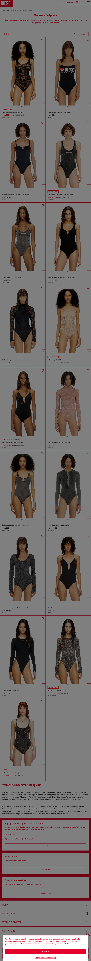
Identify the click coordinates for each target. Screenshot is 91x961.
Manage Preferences (29, 944)
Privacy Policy (51, 944)
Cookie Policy (65, 944)
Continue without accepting (45, 958)
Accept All (45, 951)
